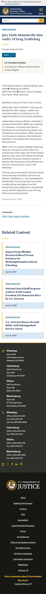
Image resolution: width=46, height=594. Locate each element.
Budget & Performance (23, 503)
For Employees (23, 537)
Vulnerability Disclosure (23, 559)
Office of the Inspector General (23, 542)
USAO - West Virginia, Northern (16, 216)
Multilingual (23, 565)
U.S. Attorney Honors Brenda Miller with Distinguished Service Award (22, 326)
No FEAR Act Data (23, 548)
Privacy (23, 531)
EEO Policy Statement (23, 554)
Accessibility (23, 520)
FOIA (23, 514)
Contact (22, 584)
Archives (23, 509)
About (23, 498)
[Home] (17, 14)
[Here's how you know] (23, 3)
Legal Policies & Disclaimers (23, 526)
